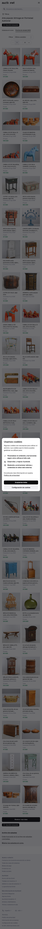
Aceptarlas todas (21, 482)
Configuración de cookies (21, 487)
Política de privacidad (12, 475)
